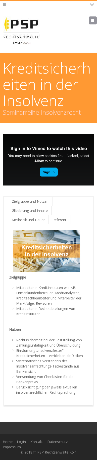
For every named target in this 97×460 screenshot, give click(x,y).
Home (8, 441)
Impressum (12, 447)
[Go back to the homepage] (21, 30)
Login (21, 441)
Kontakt (36, 441)
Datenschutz (57, 441)
